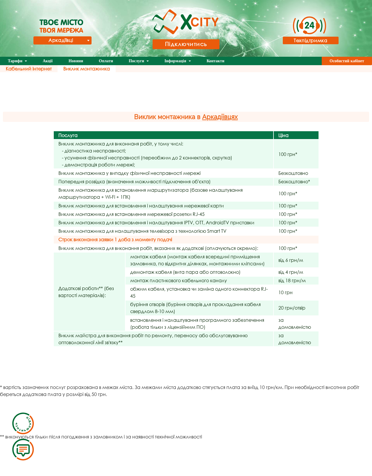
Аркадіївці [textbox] (61, 40)
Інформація (175, 61)
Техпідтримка (311, 40)
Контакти (215, 61)
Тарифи (16, 61)
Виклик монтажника (86, 68)
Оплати (106, 61)
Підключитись (186, 43)
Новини (76, 61)
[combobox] (62, 40)
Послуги (137, 61)
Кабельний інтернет (29, 68)
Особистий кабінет (347, 61)
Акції (48, 61)
